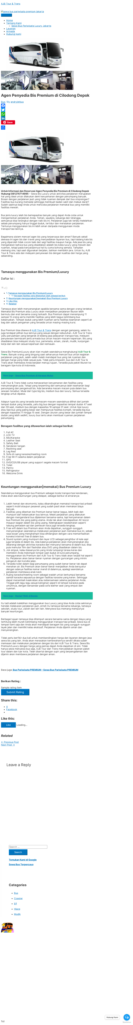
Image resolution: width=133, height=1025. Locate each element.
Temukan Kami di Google (23, 859)
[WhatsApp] (47, 114)
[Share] (47, 127)
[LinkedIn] (47, 118)
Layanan (11, 28)
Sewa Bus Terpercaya (21, 864)
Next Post (8, 744)
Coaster (18, 898)
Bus (3, 101)
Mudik (17, 914)
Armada (10, 31)
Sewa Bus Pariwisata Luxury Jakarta (31, 25)
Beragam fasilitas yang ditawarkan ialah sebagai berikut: (39, 296)
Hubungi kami (13, 34)
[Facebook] (47, 106)
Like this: (13, 301)
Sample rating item (11, 687)
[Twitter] (47, 110)
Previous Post (10, 742)
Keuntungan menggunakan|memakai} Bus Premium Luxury (38, 298)
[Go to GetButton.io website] (127, 1022)
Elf (15, 903)
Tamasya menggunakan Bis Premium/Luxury (30, 293)
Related (12, 303)
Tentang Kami (14, 23)
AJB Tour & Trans (10, 3)
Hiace (17, 909)
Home (9, 20)
